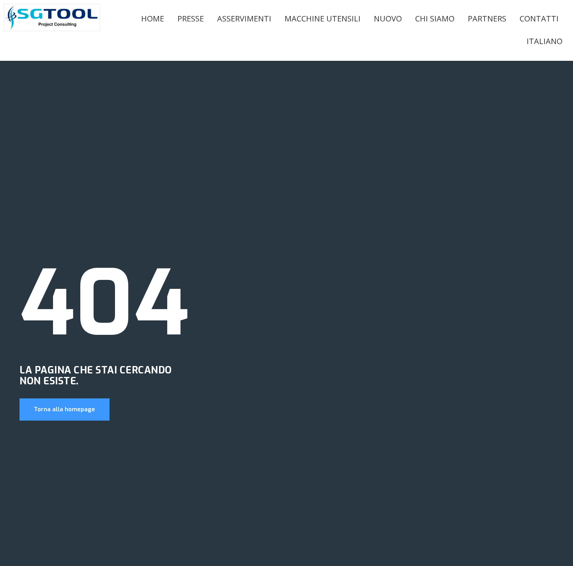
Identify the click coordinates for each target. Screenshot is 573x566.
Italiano (544, 41)
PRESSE (190, 18)
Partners (487, 18)
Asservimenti (244, 18)
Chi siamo (435, 18)
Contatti (539, 18)
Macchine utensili (323, 18)
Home (152, 18)
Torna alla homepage (64, 409)
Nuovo (388, 18)
